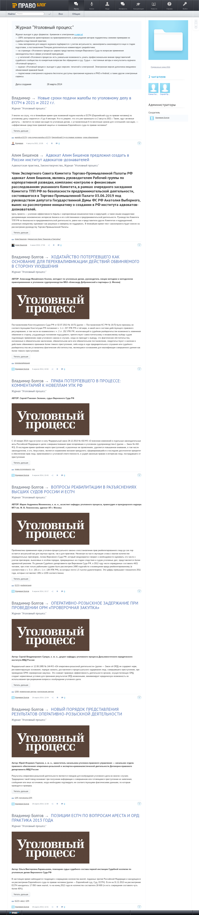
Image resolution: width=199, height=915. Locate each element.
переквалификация (22, 363)
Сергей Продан (166, 94)
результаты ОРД (25, 798)
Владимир (21, 97)
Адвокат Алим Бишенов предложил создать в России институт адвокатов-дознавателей (70, 157)
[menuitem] (61, 14)
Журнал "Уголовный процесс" (29, 108)
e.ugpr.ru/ (78, 34)
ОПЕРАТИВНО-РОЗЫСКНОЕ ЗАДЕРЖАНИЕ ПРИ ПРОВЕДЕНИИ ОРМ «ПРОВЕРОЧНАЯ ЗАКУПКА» (75, 605)
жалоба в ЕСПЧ (21, 137)
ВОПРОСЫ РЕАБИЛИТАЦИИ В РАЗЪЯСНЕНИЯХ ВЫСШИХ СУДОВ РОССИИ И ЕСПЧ (74, 489)
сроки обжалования (90, 137)
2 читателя (156, 77)
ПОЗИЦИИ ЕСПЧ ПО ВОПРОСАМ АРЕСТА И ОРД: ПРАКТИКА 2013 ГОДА (76, 818)
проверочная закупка (28, 691)
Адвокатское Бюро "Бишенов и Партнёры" (44, 239)
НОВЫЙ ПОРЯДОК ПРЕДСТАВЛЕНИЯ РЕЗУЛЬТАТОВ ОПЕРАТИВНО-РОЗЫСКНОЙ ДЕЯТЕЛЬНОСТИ (67, 712)
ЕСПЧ (17, 585)
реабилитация (25, 585)
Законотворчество (51, 165)
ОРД (16, 798)
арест (22, 901)
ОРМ (17, 691)
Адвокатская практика (25, 165)
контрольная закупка (45, 691)
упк (33, 469)
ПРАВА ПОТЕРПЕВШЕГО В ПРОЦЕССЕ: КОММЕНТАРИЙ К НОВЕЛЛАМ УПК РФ (66, 383)
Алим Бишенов (25, 155)
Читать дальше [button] (21, 131)
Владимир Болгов (28, 256)
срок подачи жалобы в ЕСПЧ (39, 137)
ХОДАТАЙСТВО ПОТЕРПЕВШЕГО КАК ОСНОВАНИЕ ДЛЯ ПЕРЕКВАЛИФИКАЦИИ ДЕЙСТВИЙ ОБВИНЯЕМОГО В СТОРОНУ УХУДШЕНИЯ (75, 261)
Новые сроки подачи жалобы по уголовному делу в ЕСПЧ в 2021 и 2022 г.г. (71, 100)
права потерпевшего (23, 469)
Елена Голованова (155, 94)
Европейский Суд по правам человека (67, 137)
